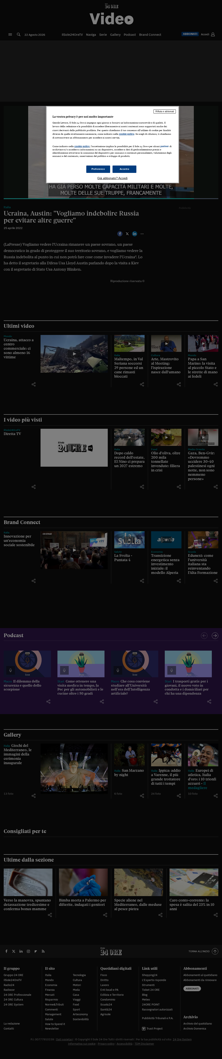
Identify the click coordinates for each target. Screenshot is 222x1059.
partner (164, 146)
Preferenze (98, 169)
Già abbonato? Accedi (112, 178)
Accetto (124, 169)
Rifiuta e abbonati (164, 111)
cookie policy (126, 134)
